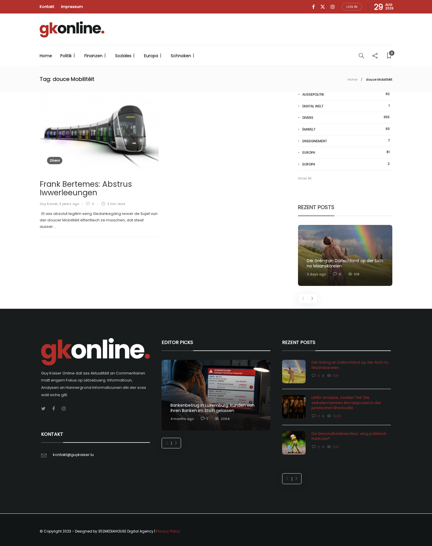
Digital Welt (346, 106)
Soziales (123, 56)
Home (46, 56)
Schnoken (181, 56)
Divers (55, 160)
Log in (351, 6)
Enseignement (346, 140)
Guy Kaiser (49, 203)
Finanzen (93, 56)
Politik (66, 56)
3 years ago (69, 203)
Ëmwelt (346, 129)
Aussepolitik (346, 94)
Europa (151, 56)
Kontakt (47, 6)
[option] (345, 255)
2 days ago (316, 274)
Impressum (72, 6)
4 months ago (182, 418)
